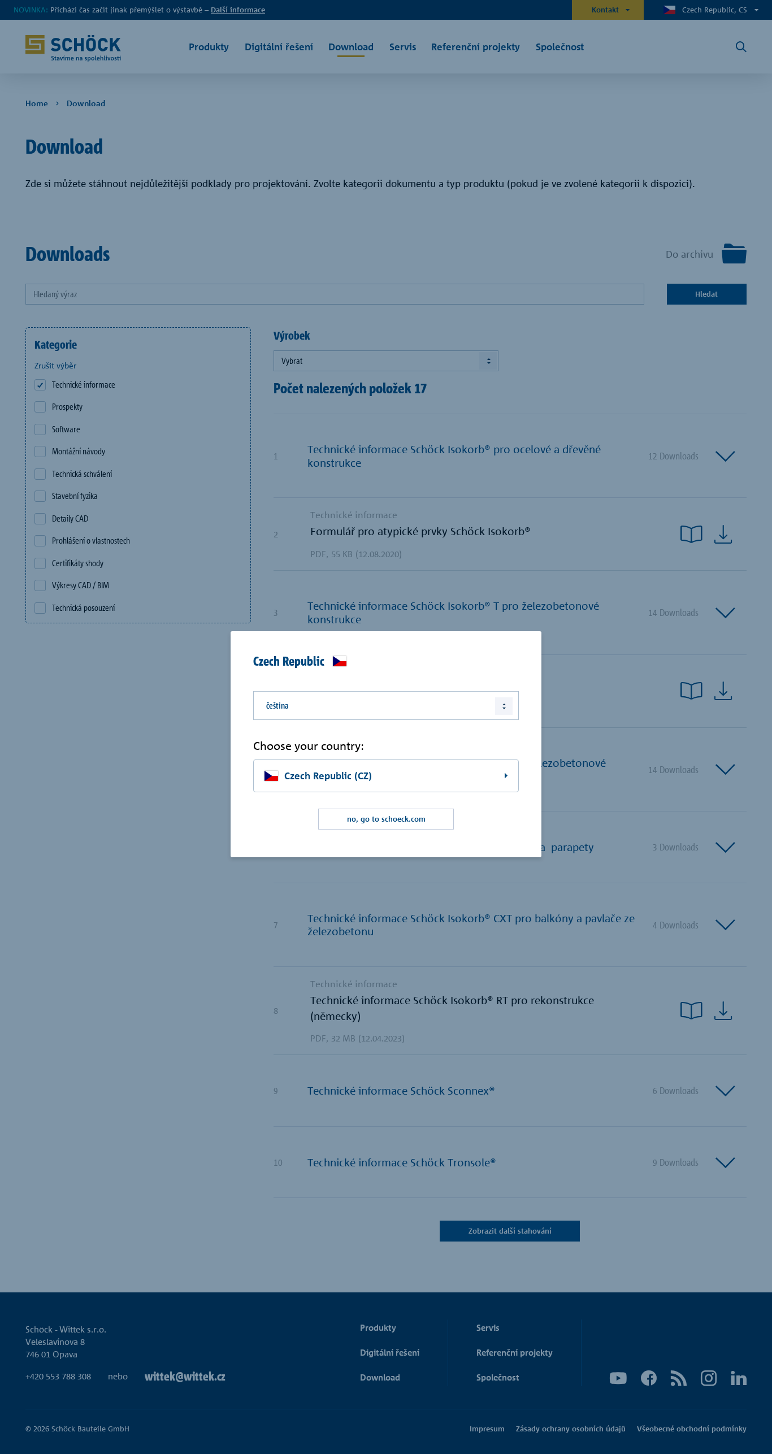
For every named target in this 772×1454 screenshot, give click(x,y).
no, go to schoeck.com (386, 818)
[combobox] (386, 705)
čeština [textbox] (277, 705)
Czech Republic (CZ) (328, 776)
